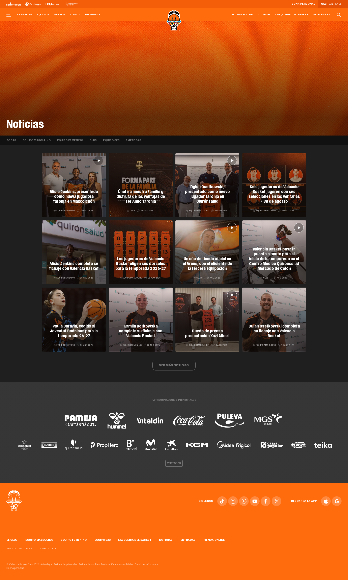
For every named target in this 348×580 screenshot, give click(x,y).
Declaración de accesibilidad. (117, 564)
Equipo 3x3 (111, 140)
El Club (12, 540)
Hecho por (15, 568)
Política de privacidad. (66, 564)
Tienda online (214, 540)
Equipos (43, 15)
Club (93, 140)
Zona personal (303, 4)
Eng (338, 4)
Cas (324, 4)
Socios (59, 15)
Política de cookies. (89, 564)
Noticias (166, 540)
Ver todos (174, 463)
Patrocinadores (19, 549)
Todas (11, 140)
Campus (264, 15)
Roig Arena (321, 15)
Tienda (75, 15)
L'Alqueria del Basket (292, 15)
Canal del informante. (147, 564)
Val (331, 4)
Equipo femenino (70, 140)
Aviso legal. (46, 564)
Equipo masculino (37, 140)
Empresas (92, 15)
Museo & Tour (243, 15)
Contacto (48, 549)
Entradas (24, 15)
